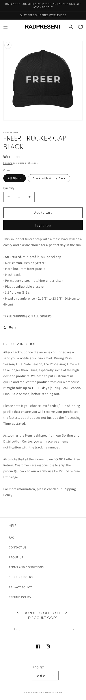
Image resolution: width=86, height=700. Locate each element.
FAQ (11, 537)
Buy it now (43, 225)
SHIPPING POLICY (21, 577)
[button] (5, 26)
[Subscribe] (72, 630)
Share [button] (12, 327)
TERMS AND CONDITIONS (26, 567)
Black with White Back (48, 178)
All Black (14, 178)
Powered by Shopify (52, 692)
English (41, 676)
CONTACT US (17, 547)
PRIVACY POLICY (20, 587)
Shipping (8, 162)
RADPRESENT (37, 692)
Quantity (8, 188)
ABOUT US (16, 557)
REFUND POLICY (20, 597)
